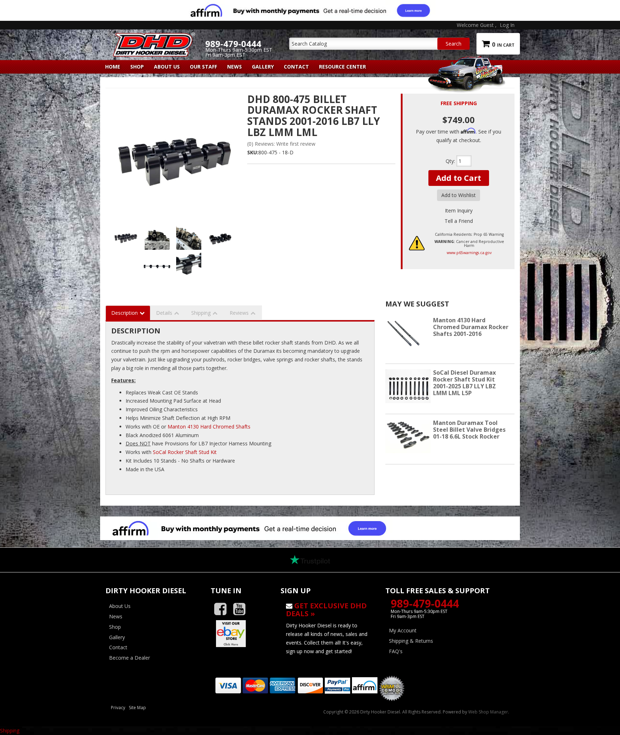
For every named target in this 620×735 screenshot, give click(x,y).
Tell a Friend (459, 220)
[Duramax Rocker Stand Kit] (173, 156)
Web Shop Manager (488, 712)
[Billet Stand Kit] (220, 237)
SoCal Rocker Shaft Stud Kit (185, 452)
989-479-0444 (425, 603)
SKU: (252, 152)
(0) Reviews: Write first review (281, 143)
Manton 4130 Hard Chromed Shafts (209, 426)
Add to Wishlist (458, 195)
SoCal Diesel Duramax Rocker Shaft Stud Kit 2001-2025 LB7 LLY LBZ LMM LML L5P (464, 383)
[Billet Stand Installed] (188, 264)
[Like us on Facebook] (223, 609)
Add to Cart (458, 177)
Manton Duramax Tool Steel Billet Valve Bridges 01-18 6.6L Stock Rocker (469, 429)
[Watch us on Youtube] (242, 609)
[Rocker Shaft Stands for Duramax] (157, 237)
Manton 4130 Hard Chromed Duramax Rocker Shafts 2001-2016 (470, 327)
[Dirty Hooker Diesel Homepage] (152, 38)
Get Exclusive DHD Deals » (326, 609)
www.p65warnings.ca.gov (469, 252)
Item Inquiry (459, 210)
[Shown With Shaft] (157, 264)
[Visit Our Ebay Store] (240, 633)
